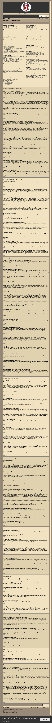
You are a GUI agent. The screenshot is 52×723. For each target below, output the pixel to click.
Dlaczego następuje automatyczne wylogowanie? (11, 36)
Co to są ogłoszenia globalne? (8, 80)
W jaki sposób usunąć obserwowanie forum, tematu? (35, 64)
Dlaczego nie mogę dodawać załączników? (10, 64)
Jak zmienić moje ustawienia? (8, 40)
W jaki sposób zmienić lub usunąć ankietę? (10, 62)
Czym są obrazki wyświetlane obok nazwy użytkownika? (13, 48)
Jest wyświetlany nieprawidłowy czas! (9, 44)
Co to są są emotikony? (7, 78)
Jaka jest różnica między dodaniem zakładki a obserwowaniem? (37, 60)
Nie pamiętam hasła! (6, 35)
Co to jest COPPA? (6, 27)
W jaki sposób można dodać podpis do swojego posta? (12, 59)
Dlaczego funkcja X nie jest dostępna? (33, 74)
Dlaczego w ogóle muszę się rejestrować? (10, 26)
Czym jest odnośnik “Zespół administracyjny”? (34, 36)
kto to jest (10, 686)
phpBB (11, 709)
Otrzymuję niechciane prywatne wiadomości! (34, 40)
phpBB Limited (35, 668)
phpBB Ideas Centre (16, 677)
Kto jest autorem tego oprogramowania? (33, 73)
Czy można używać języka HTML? (9, 77)
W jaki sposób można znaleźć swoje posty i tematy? (35, 56)
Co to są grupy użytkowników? (31, 28)
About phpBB (27, 670)
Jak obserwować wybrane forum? (32, 63)
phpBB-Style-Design (16, 711)
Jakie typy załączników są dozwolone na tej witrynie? (35, 68)
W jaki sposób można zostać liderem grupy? (34, 31)
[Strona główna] (26, 7)
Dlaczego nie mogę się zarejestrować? (10, 28)
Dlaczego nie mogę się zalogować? (9, 31)
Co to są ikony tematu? (7, 84)
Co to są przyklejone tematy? (8, 82)
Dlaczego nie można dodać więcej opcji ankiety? (11, 61)
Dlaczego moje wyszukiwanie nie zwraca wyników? (35, 53)
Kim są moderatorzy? (30, 27)
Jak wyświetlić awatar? (7, 49)
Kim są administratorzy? (30, 26)
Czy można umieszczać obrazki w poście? (10, 79)
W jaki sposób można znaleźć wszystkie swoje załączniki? (36, 69)
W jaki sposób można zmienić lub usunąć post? (11, 58)
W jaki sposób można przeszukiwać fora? (33, 52)
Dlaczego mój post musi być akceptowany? (10, 70)
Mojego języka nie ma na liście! (8, 47)
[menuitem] (9, 18)
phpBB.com (24, 218)
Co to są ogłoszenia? (7, 81)
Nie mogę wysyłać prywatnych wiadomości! (33, 39)
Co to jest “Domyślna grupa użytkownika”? (33, 35)
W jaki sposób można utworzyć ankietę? (10, 60)
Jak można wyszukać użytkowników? (32, 55)
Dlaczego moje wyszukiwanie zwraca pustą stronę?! (35, 54)
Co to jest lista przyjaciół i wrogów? (32, 46)
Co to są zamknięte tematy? (8, 83)
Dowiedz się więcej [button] (6, 721)
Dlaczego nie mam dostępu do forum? (9, 63)
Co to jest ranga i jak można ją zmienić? (10, 50)
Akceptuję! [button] (45, 719)
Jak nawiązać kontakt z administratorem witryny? (34, 77)
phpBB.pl (12, 218)
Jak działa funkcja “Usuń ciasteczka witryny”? (11, 37)
